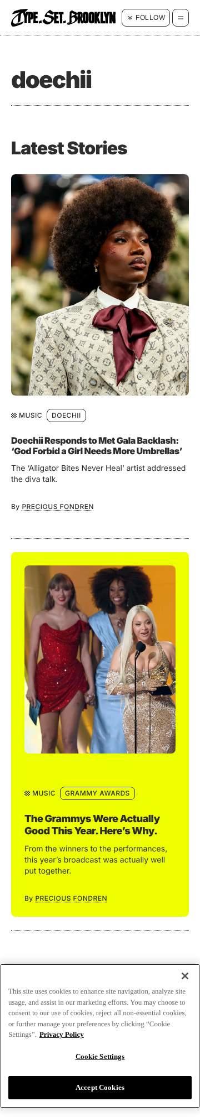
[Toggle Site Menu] (180, 18)
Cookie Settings (100, 1056)
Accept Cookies (100, 1087)
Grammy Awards (97, 793)
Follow (150, 18)
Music (30, 415)
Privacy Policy (61, 1034)
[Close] (185, 976)
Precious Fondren (58, 506)
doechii (66, 415)
